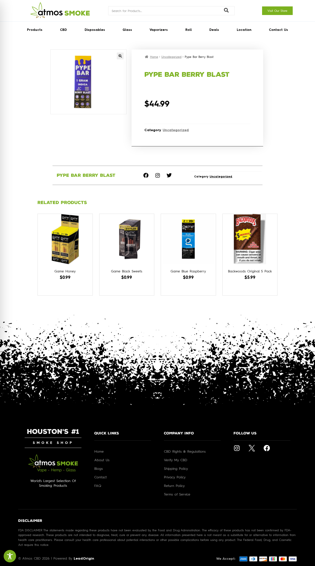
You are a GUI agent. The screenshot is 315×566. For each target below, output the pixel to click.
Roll (188, 30)
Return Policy (174, 485)
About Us (102, 460)
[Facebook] (146, 175)
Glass (127, 30)
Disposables (95, 30)
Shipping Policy (176, 468)
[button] (120, 56)
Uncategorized (171, 57)
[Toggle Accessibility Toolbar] (9, 556)
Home (154, 57)
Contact (100, 477)
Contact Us (278, 30)
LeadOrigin (84, 558)
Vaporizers (159, 30)
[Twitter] (169, 175)
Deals (214, 30)
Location (244, 30)
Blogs (98, 468)
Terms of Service (177, 494)
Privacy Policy (175, 477)
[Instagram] (157, 175)
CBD (63, 30)
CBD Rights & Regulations (185, 451)
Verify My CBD (175, 460)
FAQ (97, 485)
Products (34, 30)
